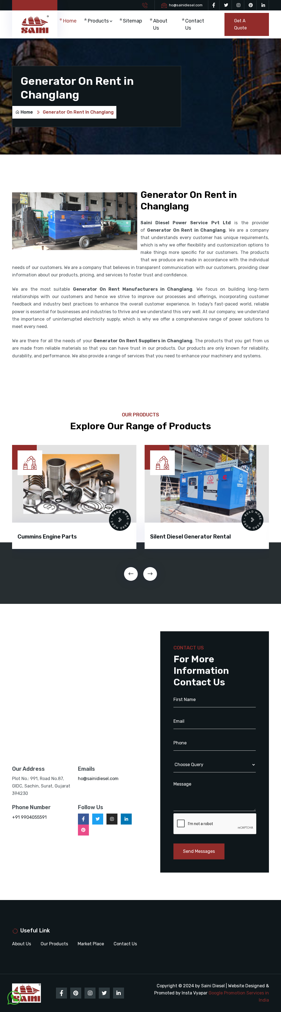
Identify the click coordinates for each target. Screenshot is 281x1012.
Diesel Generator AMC (179, 536)
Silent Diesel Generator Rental (58, 536)
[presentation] (131, 574)
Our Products (54, 943)
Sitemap (132, 21)
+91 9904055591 (29, 817)
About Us (160, 24)
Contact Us (194, 24)
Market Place (91, 943)
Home (70, 21)
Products (98, 21)
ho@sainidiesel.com (186, 5)
